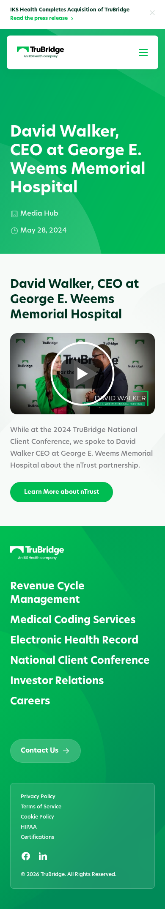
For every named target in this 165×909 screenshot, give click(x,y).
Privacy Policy (38, 796)
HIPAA (29, 827)
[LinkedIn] (43, 856)
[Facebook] (26, 856)
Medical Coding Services (72, 621)
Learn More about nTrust (61, 492)
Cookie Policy (37, 817)
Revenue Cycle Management (47, 593)
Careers (30, 702)
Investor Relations (57, 681)
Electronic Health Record (74, 641)
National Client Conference (80, 661)
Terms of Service (41, 807)
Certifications (37, 837)
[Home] (40, 52)
